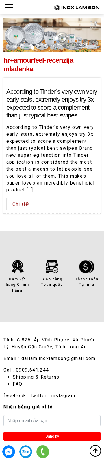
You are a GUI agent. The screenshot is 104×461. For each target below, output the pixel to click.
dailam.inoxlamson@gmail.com (58, 358)
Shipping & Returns (36, 377)
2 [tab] (42, 48)
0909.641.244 (32, 370)
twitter (39, 395)
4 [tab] (62, 48)
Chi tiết (21, 204)
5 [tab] (71, 48)
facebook (14, 395)
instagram (63, 395)
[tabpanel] (52, 35)
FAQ (18, 384)
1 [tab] (33, 48)
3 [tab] (52, 48)
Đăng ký (52, 436)
